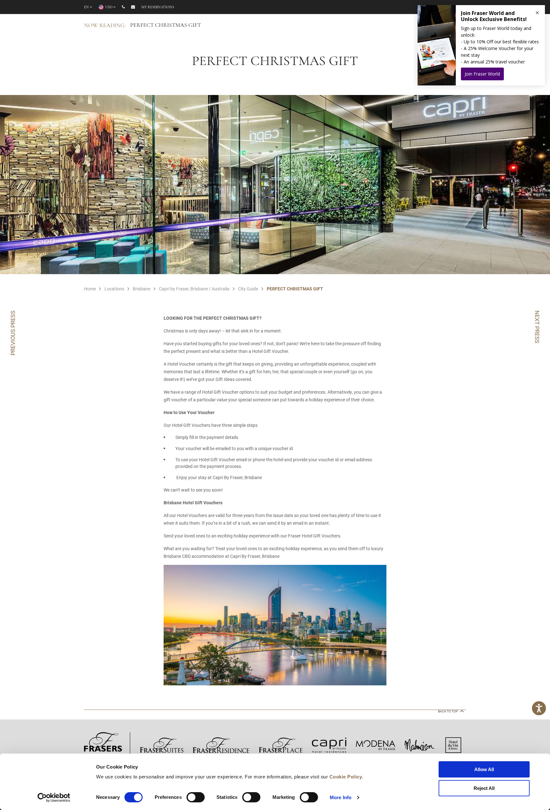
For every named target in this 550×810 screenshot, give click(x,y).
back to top (448, 711)
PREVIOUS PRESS (13, 332)
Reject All (484, 788)
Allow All (484, 769)
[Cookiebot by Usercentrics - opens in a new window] (54, 797)
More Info (340, 797)
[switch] (196, 797)
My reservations (157, 7)
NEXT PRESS (537, 326)
